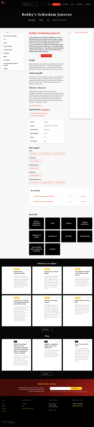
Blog (72, 4)
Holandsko (47, 129)
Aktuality (24, 403)
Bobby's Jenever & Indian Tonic (39, 113)
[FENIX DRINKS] (6, 4)
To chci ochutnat (46, 55)
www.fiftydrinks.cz (61, 182)
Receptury (65, 4)
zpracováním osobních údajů (80, 391)
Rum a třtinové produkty (10, 36)
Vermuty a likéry (8, 49)
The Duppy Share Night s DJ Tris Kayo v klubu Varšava (82, 273)
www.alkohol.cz (34, 153)
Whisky (6, 68)
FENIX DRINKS (31, 20)
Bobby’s (46, 122)
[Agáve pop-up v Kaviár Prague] (38, 271)
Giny (48, 20)
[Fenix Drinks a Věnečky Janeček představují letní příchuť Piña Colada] (8, 300)
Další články (46, 329)
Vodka (5, 42)
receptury (44, 109)
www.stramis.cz (34, 182)
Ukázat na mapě (52, 410)
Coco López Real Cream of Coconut (11, 64)
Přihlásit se (75, 388)
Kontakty (88, 4)
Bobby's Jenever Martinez (38, 115)
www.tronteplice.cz (35, 161)
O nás (49, 4)
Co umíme (4, 408)
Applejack (6, 53)
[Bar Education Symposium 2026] (8, 271)
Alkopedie (80, 4)
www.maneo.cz (34, 168)
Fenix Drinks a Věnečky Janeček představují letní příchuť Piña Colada (21, 302)
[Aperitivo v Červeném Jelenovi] (38, 300)
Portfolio (56, 4)
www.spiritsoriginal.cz (47, 182)
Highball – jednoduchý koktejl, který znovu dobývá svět (51, 346)
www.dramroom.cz (59, 153)
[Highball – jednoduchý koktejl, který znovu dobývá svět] (38, 344)
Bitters (5, 56)
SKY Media (11, 422)
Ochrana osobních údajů (27, 408)
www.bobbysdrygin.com (35, 105)
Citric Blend (7, 60)
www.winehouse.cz (46, 153)
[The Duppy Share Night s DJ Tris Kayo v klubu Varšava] (69, 271)
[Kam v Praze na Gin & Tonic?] (69, 344)
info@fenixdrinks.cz (77, 406)
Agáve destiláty (8, 46)
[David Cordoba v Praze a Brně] (69, 300)
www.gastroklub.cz (35, 175)
